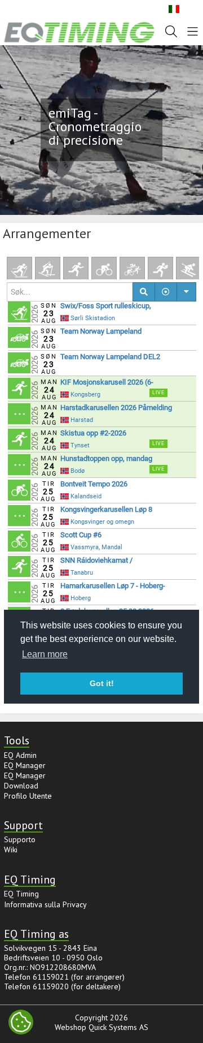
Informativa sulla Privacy (45, 904)
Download (21, 786)
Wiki (10, 849)
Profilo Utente (28, 796)
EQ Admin (20, 755)
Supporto (20, 839)
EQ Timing (21, 894)
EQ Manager (25, 765)
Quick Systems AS (118, 1027)
